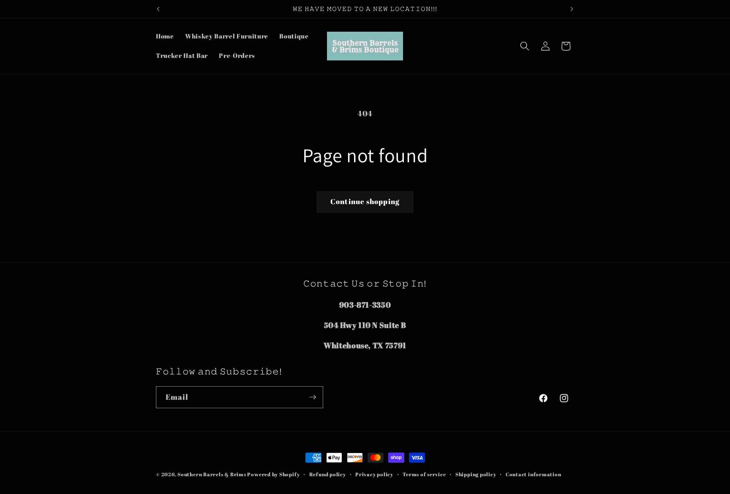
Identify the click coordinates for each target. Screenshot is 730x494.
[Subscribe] (312, 397)
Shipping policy (475, 474)
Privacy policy (374, 474)
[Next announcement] (572, 9)
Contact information (533, 474)
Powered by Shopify (273, 474)
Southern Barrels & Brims (211, 474)
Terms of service (424, 474)
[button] (525, 46)
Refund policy (327, 474)
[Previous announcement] (158, 9)
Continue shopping (365, 201)
